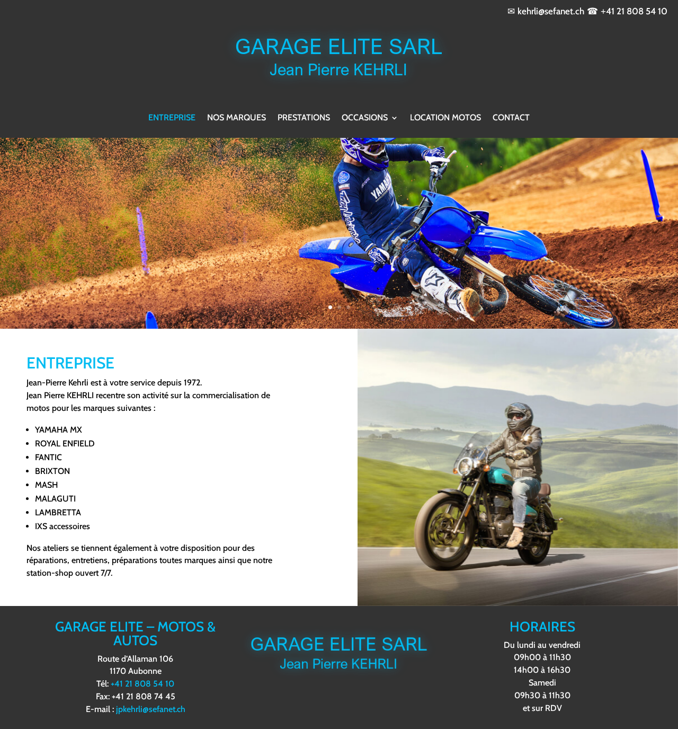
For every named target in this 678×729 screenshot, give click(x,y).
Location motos (445, 117)
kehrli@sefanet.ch (551, 11)
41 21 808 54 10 (636, 11)
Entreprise (171, 117)
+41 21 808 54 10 (142, 684)
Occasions (365, 117)
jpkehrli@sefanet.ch (150, 709)
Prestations (304, 117)
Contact (511, 117)
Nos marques (236, 117)
